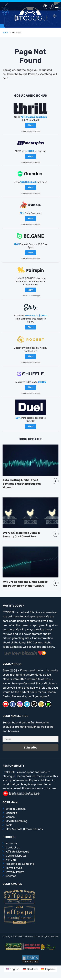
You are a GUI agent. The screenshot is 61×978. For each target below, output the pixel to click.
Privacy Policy (15, 871)
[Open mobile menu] (56, 6)
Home (5, 32)
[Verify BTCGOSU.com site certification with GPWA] (15, 946)
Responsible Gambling (20, 863)
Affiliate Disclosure (17, 851)
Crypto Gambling (16, 821)
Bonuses (11, 812)
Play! (30, 125)
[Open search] (45, 6)
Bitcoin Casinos (16, 808)
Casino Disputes (16, 855)
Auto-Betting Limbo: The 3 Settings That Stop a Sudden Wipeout (22, 483)
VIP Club (11, 859)
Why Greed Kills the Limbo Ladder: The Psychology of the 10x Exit (25, 583)
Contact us (13, 847)
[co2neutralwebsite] (48, 946)
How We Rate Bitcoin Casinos (24, 829)
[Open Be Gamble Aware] (21, 793)
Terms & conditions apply (30, 131)
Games (10, 816)
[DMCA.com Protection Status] (30, 959)
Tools (9, 825)
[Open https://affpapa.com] (19, 896)
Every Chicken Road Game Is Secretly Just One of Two (21, 534)
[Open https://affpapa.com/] (32, 946)
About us (11, 843)
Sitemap (11, 876)
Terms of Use (14, 867)
